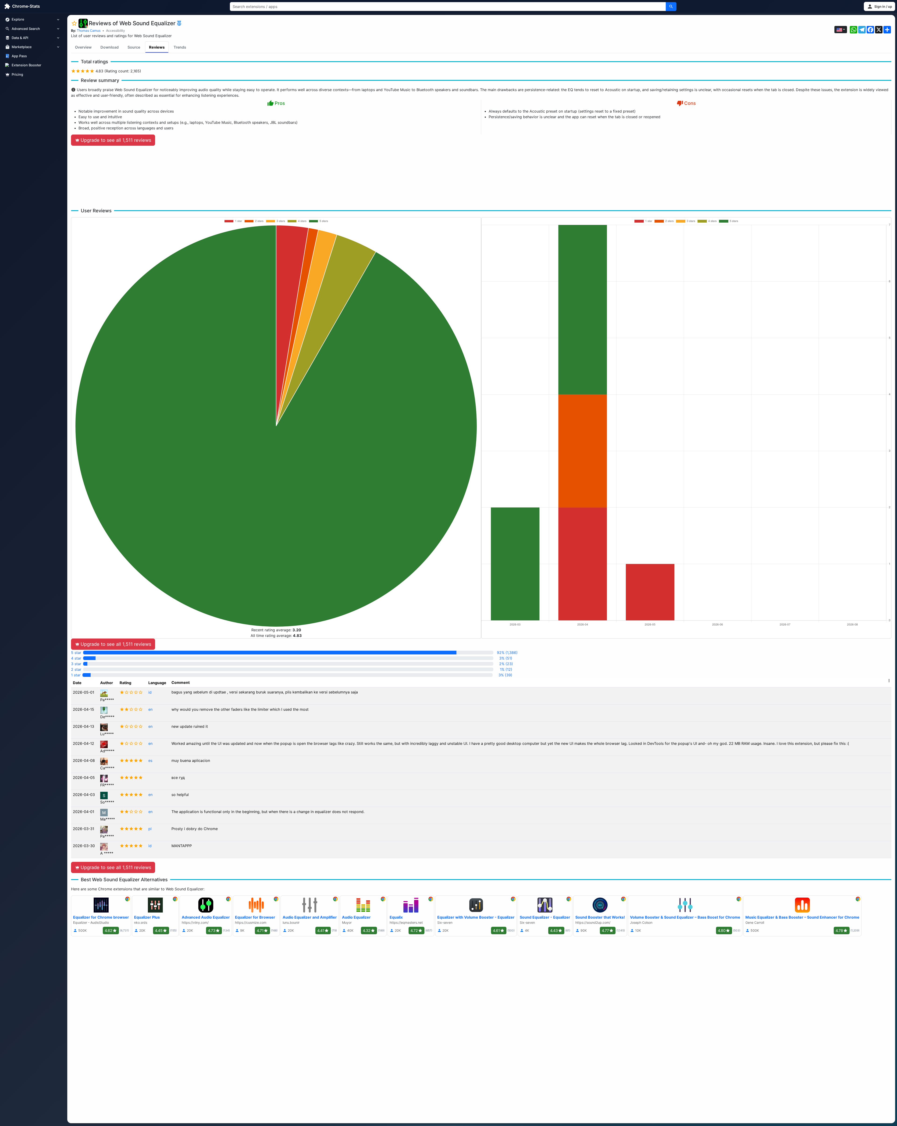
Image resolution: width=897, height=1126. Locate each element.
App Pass (19, 56)
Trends (180, 47)
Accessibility (115, 30)
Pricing (17, 74)
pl (150, 828)
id (150, 692)
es (150, 760)
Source (134, 47)
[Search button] (671, 6)
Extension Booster (26, 65)
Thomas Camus (88, 30)
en (150, 709)
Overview (83, 47)
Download (109, 47)
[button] (879, 6)
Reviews (157, 47)
